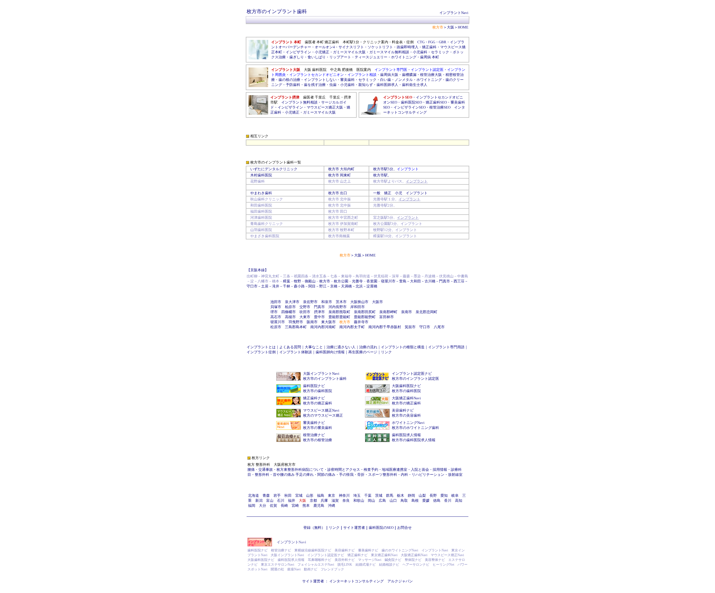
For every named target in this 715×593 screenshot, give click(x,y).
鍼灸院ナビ (393, 560)
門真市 (444, 281)
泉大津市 (292, 302)
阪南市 (312, 322)
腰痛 (251, 469)
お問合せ (404, 527)
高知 (458, 500)
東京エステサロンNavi (277, 564)
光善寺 (357, 281)
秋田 (288, 495)
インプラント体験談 (295, 352)
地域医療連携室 (394, 469)
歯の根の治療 (289, 80)
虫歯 (333, 85)
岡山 (371, 500)
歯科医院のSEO (381, 527)
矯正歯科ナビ (314, 398)
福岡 (251, 505)
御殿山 (310, 281)
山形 (309, 495)
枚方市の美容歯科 (406, 415)
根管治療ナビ (314, 435)
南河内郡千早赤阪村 (384, 327)
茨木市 (341, 302)
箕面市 (410, 327)
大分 (262, 505)
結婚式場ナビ (366, 564)
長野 (433, 495)
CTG (421, 42)
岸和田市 (357, 307)
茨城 (378, 495)
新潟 (259, 500)
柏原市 (290, 307)
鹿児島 (318, 505)
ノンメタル (404, 80)
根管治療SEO (440, 107)
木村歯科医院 (261, 175)
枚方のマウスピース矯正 (323, 415)
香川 (447, 500)
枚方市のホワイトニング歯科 (415, 428)
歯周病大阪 (389, 75)
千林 (286, 286)
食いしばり (317, 57)
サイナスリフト (351, 47)
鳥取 (404, 500)
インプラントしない (320, 80)
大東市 (304, 317)
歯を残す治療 (315, 85)
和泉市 (326, 302)
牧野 (297, 281)
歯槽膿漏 (409, 75)
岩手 (277, 495)
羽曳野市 (296, 322)
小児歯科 (420, 52)
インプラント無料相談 (299, 102)
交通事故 (265, 469)
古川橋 (430, 281)
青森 (266, 495)
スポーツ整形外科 (382, 474)
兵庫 (324, 500)
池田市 (275, 302)
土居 (264, 286)
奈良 (346, 500)
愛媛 (426, 500)
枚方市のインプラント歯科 (325, 378)
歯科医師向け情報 (330, 352)
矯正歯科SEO (436, 102)
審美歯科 (347, 80)
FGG (431, 42)
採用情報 (440, 469)
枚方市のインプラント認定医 (415, 378)
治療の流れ (368, 347)
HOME (463, 27)
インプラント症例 (261, 352)
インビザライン (290, 107)
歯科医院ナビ (314, 386)
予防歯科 (293, 85)
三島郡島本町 (296, 327)
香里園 (371, 281)
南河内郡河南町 (323, 327)
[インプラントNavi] (259, 545)
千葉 (367, 495)
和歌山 (358, 500)
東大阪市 (328, 322)
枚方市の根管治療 (317, 440)
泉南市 (406, 312)
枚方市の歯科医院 (317, 391)
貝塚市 (275, 307)
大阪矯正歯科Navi (406, 398)
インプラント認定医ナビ (412, 373)
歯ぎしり (296, 57)
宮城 (298, 495)
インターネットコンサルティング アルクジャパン (371, 581)
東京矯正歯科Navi (384, 555)
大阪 (450, 27)
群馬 (389, 495)
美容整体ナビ (435, 560)
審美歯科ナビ (314, 423)
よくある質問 (290, 347)
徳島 (436, 500)
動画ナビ (310, 569)
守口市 (252, 286)
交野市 (304, 307)
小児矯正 (322, 52)
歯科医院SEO (411, 102)
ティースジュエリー (371, 57)
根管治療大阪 (431, 75)
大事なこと (314, 347)
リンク (386, 352)
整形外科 (262, 474)
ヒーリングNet (443, 564)
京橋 (333, 286)
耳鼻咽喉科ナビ (319, 560)
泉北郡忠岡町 (426, 312)
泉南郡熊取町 (339, 312)
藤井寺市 (361, 322)
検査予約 (371, 469)
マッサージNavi (369, 560)
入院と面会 (420, 469)
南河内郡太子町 (352, 327)
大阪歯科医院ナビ (406, 386)
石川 (280, 500)
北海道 (253, 495)
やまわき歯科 (261, 193)
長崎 (284, 505)
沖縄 (331, 505)
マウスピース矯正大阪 (325, 107)
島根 (415, 500)
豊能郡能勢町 (365, 317)
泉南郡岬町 (388, 312)
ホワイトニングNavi (408, 423)
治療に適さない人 (341, 347)
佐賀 (273, 505)
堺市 (274, 312)
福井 (291, 500)
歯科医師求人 (387, 85)
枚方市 (333, 169)
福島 (320, 495)
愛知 (444, 495)
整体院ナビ (413, 560)
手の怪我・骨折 (351, 474)
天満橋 (346, 286)
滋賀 (335, 500)
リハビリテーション (428, 474)
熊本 (306, 505)
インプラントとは (261, 347)
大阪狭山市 (359, 302)
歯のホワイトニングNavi (400, 550)
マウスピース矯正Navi (321, 410)
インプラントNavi (453, 13)
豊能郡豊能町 (339, 317)
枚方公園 (341, 281)
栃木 (400, 495)
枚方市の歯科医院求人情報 (413, 440)
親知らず (365, 85)
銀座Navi (294, 569)
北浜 (359, 286)
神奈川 (344, 495)
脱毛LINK (344, 564)
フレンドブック (332, 569)
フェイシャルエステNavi (315, 564)
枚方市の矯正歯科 (317, 403)
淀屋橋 (371, 286)
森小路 (299, 286)
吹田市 (304, 312)
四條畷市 (288, 312)
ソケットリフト (380, 47)
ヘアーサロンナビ (415, 564)
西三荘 (459, 281)
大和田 (415, 281)
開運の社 (277, 569)
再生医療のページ (362, 352)
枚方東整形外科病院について (300, 469)
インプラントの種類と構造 (403, 347)
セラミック (367, 80)
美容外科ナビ (345, 560)
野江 (322, 286)
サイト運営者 (354, 527)
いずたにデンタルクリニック (273, 169)
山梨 (422, 495)
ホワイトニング (403, 57)
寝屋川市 (388, 281)
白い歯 (385, 80)
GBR (442, 42)
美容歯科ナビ (403, 410)
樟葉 (286, 281)
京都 (313, 500)
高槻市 (290, 317)
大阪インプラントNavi (321, 373)
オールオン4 (325, 47)
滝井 (275, 286)
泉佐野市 (310, 302)
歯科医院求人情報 (406, 435)
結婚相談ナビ (389, 564)
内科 (404, 474)
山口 (393, 500)
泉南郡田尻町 (365, 312)
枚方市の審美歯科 (317, 428)
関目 (312, 286)
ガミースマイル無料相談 (389, 52)
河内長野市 (337, 307)
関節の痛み (326, 474)
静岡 (411, 495)
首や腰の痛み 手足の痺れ (293, 474)
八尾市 (439, 327)
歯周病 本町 (429, 57)
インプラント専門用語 (446, 347)
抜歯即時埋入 (407, 47)
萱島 (402, 281)
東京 (331, 495)
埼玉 (357, 495)
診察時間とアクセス (343, 469)
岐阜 (455, 495)
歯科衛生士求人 (414, 85)
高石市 (275, 317)
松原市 (275, 327)
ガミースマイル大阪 (319, 112)
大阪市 (377, 302)
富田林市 (386, 317)
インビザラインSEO (410, 107)
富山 (269, 500)
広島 (382, 500)
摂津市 (319, 312)
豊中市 (319, 317)
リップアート (340, 57)
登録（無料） (314, 527)
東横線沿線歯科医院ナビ (312, 550)
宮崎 (295, 505)
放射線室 (455, 474)
